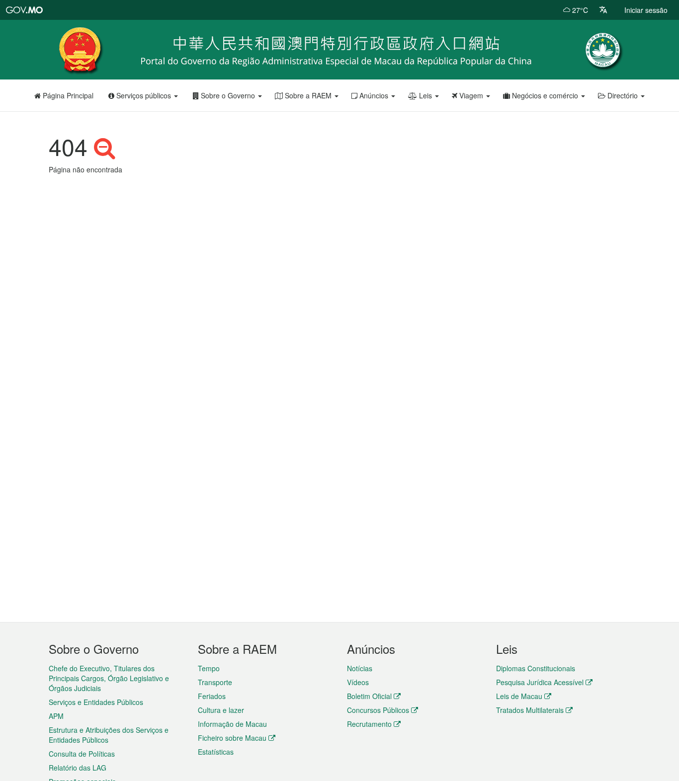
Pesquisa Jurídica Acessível (540, 682)
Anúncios (373, 95)
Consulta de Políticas (82, 754)
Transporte (215, 682)
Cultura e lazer (221, 710)
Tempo (209, 668)
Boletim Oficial (369, 696)
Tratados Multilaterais (530, 710)
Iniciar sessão (646, 10)
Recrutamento (369, 724)
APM (56, 716)
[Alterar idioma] (603, 10)
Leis (425, 95)
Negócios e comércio (545, 95)
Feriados (212, 696)
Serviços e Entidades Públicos (96, 702)
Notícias (359, 668)
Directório (622, 95)
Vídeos (358, 682)
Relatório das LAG (77, 768)
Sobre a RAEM (308, 95)
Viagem (471, 95)
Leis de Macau (519, 696)
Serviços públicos (143, 95)
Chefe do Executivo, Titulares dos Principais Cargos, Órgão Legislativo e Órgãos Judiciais (109, 678)
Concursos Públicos (378, 710)
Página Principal (67, 95)
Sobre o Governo (228, 95)
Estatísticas (216, 752)
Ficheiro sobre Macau (232, 738)
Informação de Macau (232, 724)
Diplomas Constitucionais (535, 668)
